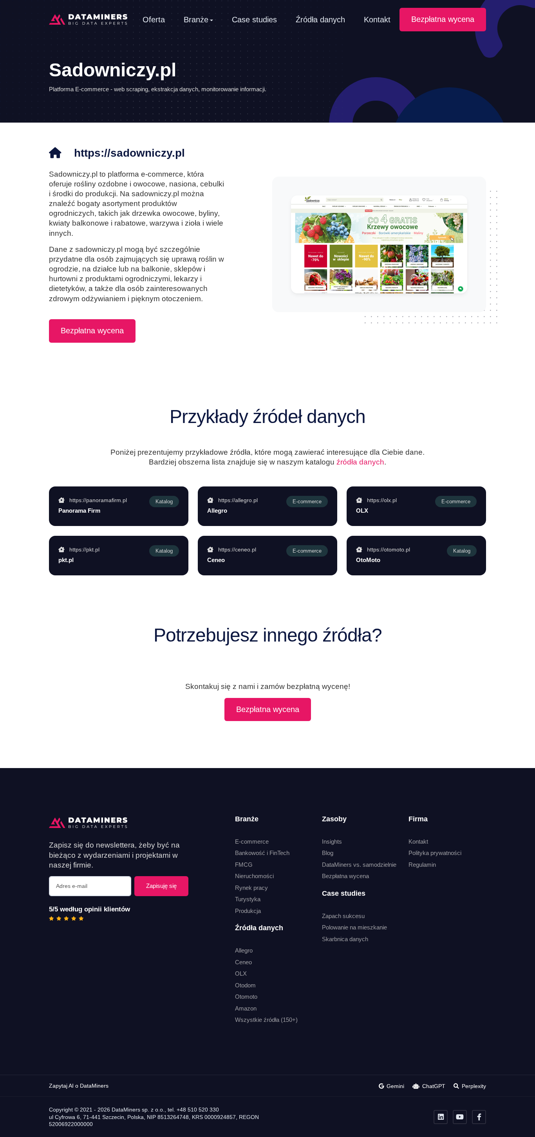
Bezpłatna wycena (442, 19)
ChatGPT (433, 1086)
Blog (327, 853)
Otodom (245, 985)
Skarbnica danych (345, 939)
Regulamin (422, 864)
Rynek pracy (251, 887)
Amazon (246, 1008)
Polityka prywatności (434, 853)
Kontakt (377, 19)
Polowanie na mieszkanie (354, 927)
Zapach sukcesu (343, 916)
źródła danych (360, 461)
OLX (241, 973)
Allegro (244, 950)
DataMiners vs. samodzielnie (359, 864)
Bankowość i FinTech (262, 853)
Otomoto (246, 996)
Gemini (395, 1086)
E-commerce (252, 841)
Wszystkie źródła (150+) (266, 1019)
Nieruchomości (254, 876)
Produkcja (248, 910)
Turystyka (247, 899)
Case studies (254, 19)
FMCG (244, 864)
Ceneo (243, 962)
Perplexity (474, 1086)
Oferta (154, 19)
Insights (332, 841)
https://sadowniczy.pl (129, 153)
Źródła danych (320, 19)
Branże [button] (196, 19)
